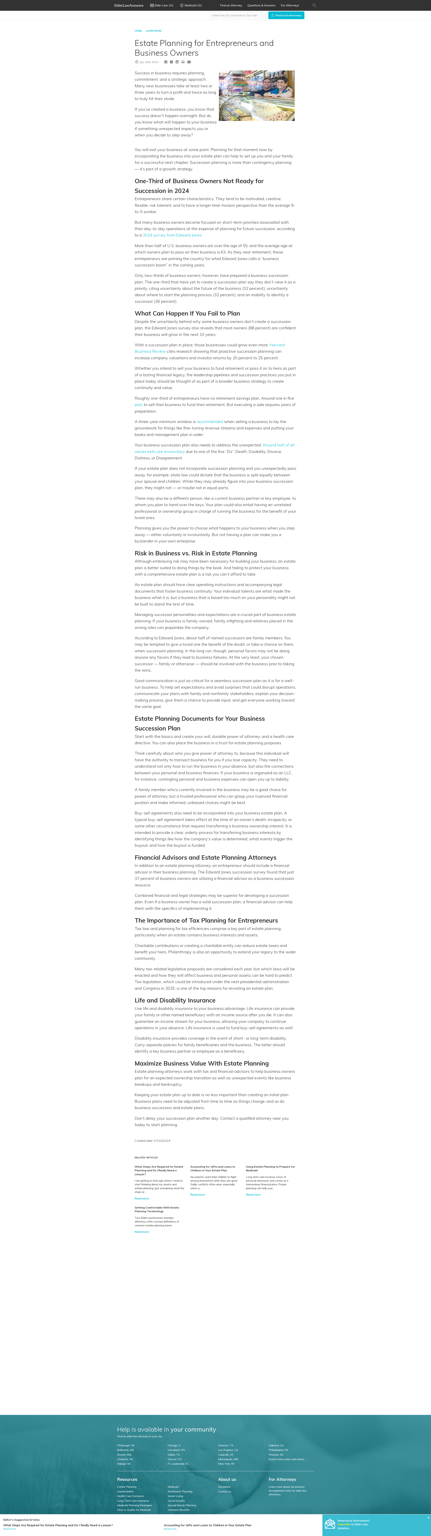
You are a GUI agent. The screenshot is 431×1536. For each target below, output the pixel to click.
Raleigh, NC (124, 1463)
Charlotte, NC (125, 1459)
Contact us (224, 1491)
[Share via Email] (189, 62)
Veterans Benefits (179, 1509)
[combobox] (238, 15)
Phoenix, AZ (276, 1454)
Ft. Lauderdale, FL (178, 1463)
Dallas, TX (174, 1454)
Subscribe (344, 1524)
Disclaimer (224, 1486)
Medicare (173, 1486)
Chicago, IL (174, 1445)
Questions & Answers (261, 5)
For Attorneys (290, 5)
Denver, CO (175, 1459)
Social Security (176, 1500)
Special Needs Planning (182, 1505)
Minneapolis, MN (228, 1459)
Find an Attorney (231, 5)
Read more (142, 1198)
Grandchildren (125, 1491)
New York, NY (226, 1463)
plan (139, 404)
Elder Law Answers (128, 5)
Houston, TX (225, 1445)
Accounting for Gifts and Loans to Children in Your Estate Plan (207, 1525)
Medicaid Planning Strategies (134, 1505)
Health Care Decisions (130, 1496)
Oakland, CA (276, 1445)
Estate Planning (126, 1486)
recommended (210, 421)
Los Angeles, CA (228, 1450)
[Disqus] (215, 1276)
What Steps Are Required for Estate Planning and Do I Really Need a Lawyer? (159, 1170)
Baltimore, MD (125, 1450)
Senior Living (175, 1496)
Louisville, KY (225, 1454)
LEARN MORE (154, 30)
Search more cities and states (286, 1459)
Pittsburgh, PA (126, 1445)
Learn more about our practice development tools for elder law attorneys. (288, 1490)
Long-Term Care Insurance (133, 1500)
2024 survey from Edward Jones (172, 234)
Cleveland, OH (176, 1450)
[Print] (183, 62)
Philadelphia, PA (278, 1450)
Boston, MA (124, 1454)
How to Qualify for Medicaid (134, 1509)
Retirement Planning (180, 1491)
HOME (138, 30)
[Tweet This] (171, 62)
